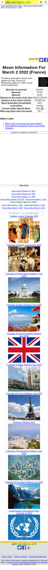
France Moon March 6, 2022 (34, 208)
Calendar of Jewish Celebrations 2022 (24, 245)
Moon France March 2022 (32, 6)
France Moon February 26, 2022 (23, 194)
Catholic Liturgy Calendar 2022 (24, 216)
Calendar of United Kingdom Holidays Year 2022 (24, 335)
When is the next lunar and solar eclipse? (23, 124)
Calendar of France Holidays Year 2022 (24, 394)
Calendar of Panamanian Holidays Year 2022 (24, 452)
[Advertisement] (24, 34)
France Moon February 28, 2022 (12, 199)
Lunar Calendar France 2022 (11, 6)
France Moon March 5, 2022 (12, 208)
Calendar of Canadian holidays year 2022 (24, 482)
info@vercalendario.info (37, 557)
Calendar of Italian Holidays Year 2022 (24, 365)
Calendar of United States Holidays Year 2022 (24, 275)
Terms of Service (20, 557)
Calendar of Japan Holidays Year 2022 (24, 305)
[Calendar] (18, 2)
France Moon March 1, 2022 (35, 199)
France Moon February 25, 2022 (23, 191)
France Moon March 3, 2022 (12, 205)
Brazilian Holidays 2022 (24, 422)
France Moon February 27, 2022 (23, 197)
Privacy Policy (7, 557)
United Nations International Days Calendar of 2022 (24, 512)
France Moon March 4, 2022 (34, 205)
